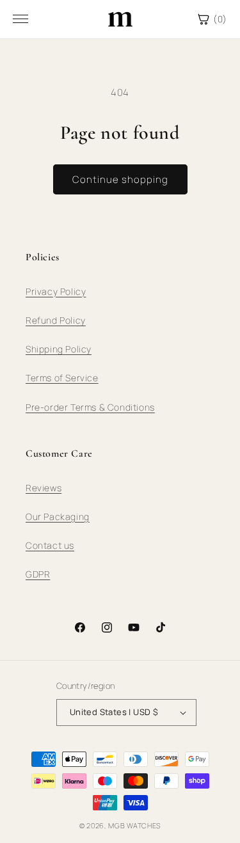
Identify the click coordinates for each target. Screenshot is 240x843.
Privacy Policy (56, 291)
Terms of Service (62, 378)
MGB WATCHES (134, 825)
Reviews (43, 488)
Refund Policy (56, 320)
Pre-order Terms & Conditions (90, 407)
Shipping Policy (59, 349)
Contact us (50, 545)
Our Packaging (58, 516)
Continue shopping (120, 179)
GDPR (38, 574)
